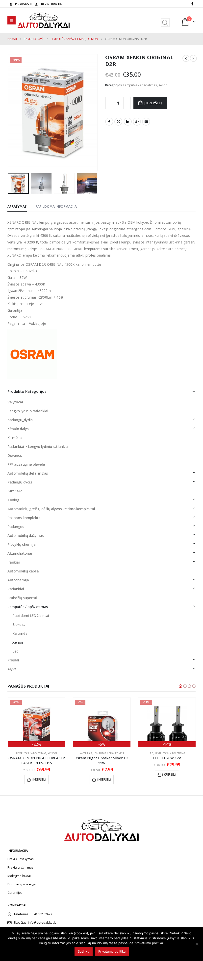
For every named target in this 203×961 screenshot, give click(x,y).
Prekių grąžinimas (20, 867)
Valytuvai (15, 401)
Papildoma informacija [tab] (56, 206)
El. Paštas (146, 122)
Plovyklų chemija (21, 544)
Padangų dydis (19, 482)
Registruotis (51, 3)
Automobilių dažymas (25, 535)
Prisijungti (23, 3)
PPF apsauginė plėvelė (26, 464)
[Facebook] (192, 3)
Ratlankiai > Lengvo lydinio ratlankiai (38, 446)
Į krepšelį (153, 103)
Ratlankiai (15, 588)
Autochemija (18, 579)
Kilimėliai (15, 437)
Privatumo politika (112, 951)
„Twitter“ (118, 122)
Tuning (13, 499)
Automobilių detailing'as (27, 473)
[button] (180, 686)
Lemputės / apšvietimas (140, 85)
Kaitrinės (19, 633)
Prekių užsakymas (20, 859)
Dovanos (14, 455)
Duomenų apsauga (21, 884)
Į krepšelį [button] (39, 779)
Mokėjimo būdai (19, 876)
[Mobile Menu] (11, 20)
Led (15, 651)
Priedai (13, 659)
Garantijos (15, 893)
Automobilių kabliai (23, 570)
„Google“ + (137, 122)
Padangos (15, 526)
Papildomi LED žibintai (30, 615)
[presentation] (13, 112)
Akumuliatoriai (19, 553)
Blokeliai (19, 624)
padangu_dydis (20, 419)
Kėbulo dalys (18, 428)
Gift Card (14, 490)
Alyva (12, 668)
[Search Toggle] (165, 22)
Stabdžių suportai (22, 597)
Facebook (109, 122)
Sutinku (83, 951)
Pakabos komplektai (24, 517)
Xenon (162, 85)
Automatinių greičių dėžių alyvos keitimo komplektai (51, 508)
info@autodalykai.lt (42, 922)
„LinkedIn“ (128, 122)
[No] (196, 943)
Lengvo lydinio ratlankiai (27, 410)
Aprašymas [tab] (17, 206)
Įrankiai (13, 562)
